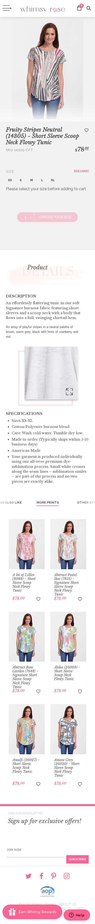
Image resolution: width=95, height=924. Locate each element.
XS (10, 180)
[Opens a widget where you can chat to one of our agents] (76, 915)
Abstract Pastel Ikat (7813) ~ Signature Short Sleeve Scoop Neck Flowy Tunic (66, 584)
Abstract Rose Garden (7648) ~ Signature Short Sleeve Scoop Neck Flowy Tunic (25, 677)
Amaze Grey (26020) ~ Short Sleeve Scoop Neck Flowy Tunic (66, 768)
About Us (67, 904)
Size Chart (81, 170)
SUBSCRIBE (77, 859)
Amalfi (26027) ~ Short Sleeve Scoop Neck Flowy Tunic (25, 766)
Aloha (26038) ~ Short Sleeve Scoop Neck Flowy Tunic (67, 673)
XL (53, 180)
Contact (62, 909)
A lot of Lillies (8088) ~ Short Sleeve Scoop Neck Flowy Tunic (24, 583)
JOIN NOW (14, 850)
